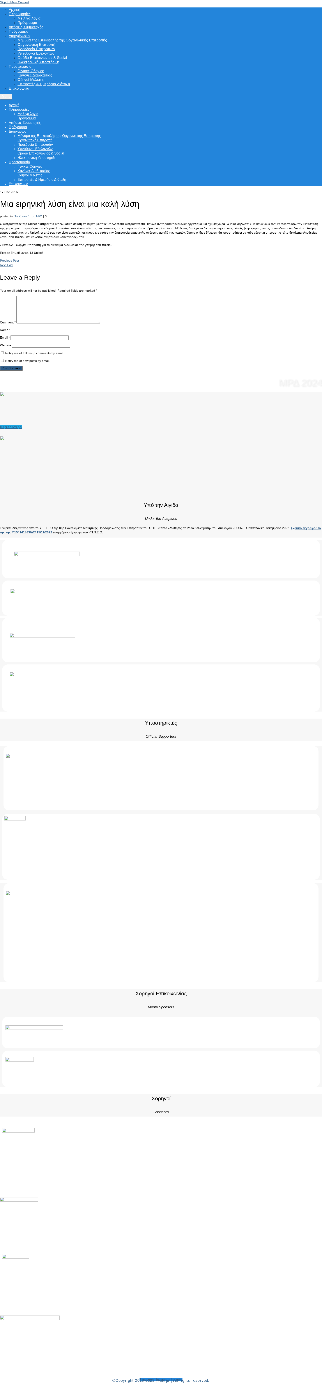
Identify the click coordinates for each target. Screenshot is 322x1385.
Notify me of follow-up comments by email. (34, 353)
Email (5, 337)
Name (5, 330)
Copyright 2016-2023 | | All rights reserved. (160, 1380)
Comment (8, 322)
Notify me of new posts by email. (27, 360)
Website (5, 345)
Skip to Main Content (14, 2)
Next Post (6, 265)
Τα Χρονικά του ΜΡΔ (28, 216)
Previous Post (9, 260)
